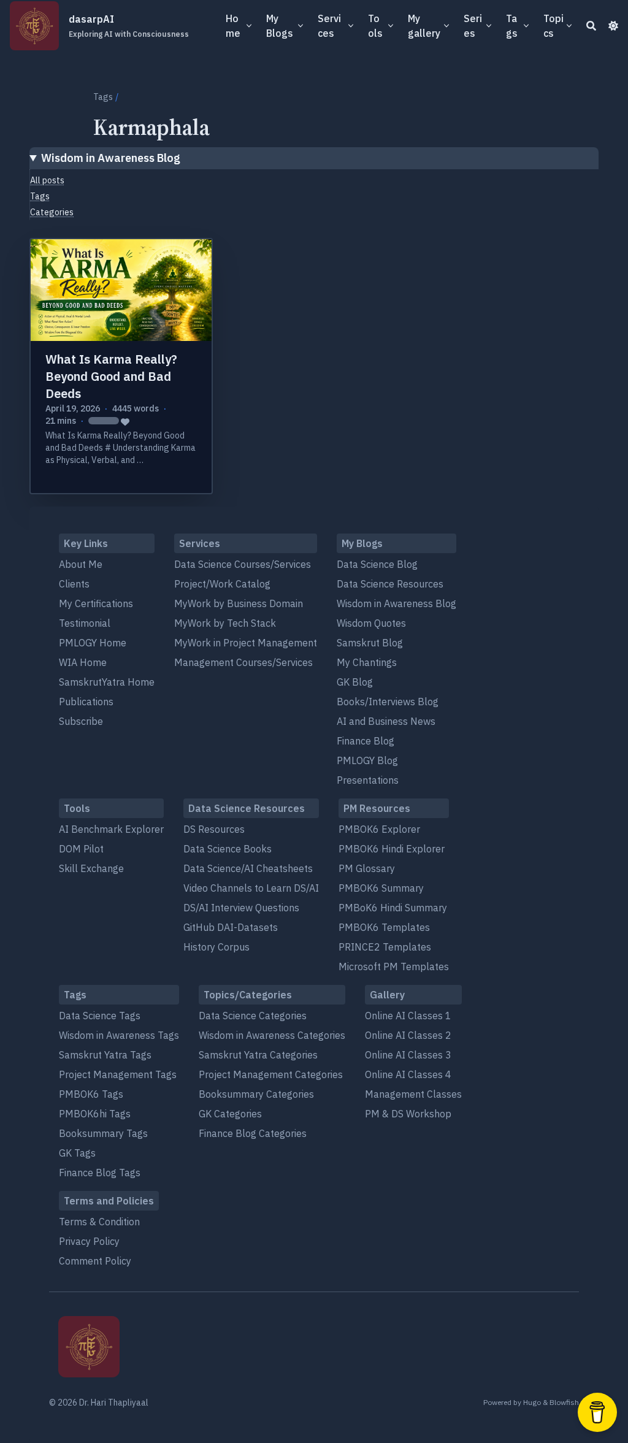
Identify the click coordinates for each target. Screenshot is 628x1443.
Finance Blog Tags (99, 1172)
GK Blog (355, 682)
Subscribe (81, 721)
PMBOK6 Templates (384, 927)
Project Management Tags (118, 1074)
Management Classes (413, 1094)
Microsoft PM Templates (394, 966)
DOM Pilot (81, 849)
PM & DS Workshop (408, 1114)
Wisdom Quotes (371, 623)
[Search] (591, 26)
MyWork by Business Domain (238, 603)
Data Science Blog (377, 564)
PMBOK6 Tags (91, 1094)
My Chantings (367, 662)
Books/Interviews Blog (387, 701)
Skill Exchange (91, 868)
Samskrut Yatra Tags (105, 1055)
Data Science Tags (99, 1015)
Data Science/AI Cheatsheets (248, 868)
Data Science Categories (253, 1015)
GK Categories (230, 1114)
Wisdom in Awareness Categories (272, 1035)
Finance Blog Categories (253, 1133)
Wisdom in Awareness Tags (119, 1035)
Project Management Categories (271, 1074)
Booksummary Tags (103, 1133)
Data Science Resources (390, 584)
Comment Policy (95, 1261)
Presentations (368, 780)
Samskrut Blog (370, 643)
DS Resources (214, 829)
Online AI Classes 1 (408, 1015)
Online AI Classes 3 (408, 1055)
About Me (80, 564)
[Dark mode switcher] (613, 26)
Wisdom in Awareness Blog (110, 158)
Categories (52, 212)
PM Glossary (367, 868)
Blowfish (564, 1402)
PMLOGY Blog (367, 760)
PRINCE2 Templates (385, 947)
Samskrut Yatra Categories (258, 1055)
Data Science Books (227, 849)
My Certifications (96, 603)
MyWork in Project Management (245, 643)
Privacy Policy (89, 1241)
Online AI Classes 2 (408, 1035)
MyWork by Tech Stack (225, 623)
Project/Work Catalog (222, 584)
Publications (86, 701)
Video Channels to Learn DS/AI (251, 888)
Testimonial (84, 623)
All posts (47, 180)
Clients (74, 584)
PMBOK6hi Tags (95, 1114)
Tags (103, 96)
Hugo (532, 1402)
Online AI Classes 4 (408, 1074)
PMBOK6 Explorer (379, 829)
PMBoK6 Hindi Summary (393, 907)
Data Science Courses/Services (242, 564)
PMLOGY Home (92, 643)
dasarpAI (129, 26)
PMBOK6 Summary (381, 888)
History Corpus (216, 947)
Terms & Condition (99, 1221)
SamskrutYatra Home (107, 682)
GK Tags (77, 1153)
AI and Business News (386, 721)
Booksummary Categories (256, 1094)
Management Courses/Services (243, 662)
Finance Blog (365, 741)
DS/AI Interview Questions (241, 907)
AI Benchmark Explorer (111, 829)
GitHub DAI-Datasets (230, 927)
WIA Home (83, 662)
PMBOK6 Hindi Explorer (392, 849)
